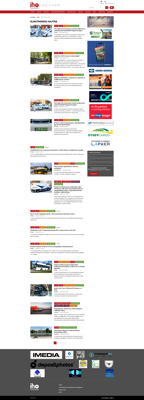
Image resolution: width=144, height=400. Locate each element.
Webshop (110, 12)
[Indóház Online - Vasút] (43, 5)
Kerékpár (62, 327)
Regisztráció (111, 3)
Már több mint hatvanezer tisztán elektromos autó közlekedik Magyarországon (69, 104)
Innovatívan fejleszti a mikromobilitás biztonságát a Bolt (67, 331)
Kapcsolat (102, 3)
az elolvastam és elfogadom (100, 169)
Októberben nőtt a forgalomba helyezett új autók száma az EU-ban (53, 230)
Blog (94, 12)
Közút (39, 12)
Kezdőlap (32, 17)
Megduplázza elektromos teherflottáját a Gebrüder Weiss (68, 309)
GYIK (60, 392)
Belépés (106, 3)
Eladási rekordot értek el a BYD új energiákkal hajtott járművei (51, 247)
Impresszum (62, 390)
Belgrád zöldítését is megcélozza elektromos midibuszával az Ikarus (69, 78)
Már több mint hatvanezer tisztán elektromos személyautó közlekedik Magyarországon (69, 30)
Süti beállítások (105, 398)
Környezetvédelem (80, 163)
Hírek (38, 17)
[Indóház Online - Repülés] (46, 5)
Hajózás (88, 12)
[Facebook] (101, 1)
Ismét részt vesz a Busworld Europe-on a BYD (68, 289)
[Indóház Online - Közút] (50, 5)
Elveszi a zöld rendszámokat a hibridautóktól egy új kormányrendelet (69, 124)
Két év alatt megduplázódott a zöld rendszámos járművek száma (52, 214)
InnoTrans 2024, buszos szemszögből (67, 56)
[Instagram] (104, 1)
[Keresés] (106, 7)
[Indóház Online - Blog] (53, 5)
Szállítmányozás (75, 181)
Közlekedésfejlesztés (58, 12)
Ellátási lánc (71, 12)
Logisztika (66, 305)
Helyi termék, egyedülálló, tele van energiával (66, 167)
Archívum (102, 12)
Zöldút (80, 12)
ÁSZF (60, 385)
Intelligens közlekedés (71, 327)
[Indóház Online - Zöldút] (56, 5)
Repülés (46, 12)
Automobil (67, 26)
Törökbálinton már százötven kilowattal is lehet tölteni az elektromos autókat (56, 150)
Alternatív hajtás (74, 26)
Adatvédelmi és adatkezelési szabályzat (70, 387)
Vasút (33, 12)
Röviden (47, 147)
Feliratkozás (93, 174)
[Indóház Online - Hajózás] (58, 5)
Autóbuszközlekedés (69, 53)
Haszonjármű (73, 305)
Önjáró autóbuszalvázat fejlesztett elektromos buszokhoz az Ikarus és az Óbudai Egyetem (69, 266)
